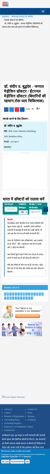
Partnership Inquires (12, 423)
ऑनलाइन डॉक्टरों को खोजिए (22, 16)
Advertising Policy (12, 420)
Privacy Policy (14, 456)
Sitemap (31, 416)
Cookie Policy (5, 456)
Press (30, 413)
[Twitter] (11, 109)
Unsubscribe (9, 430)
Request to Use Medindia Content (18, 427)
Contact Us (32, 409)
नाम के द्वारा (9, 204)
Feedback (32, 420)
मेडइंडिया (5, 16)
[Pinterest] (17, 109)
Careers (7, 413)
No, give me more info (17, 461)
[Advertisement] (25, 55)
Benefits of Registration (14, 416)
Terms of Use (27, 456)
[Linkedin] (22, 109)
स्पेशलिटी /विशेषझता (23, 206)
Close (27, 461)
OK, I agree (5, 461)
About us (8, 409)
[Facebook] (6, 109)
